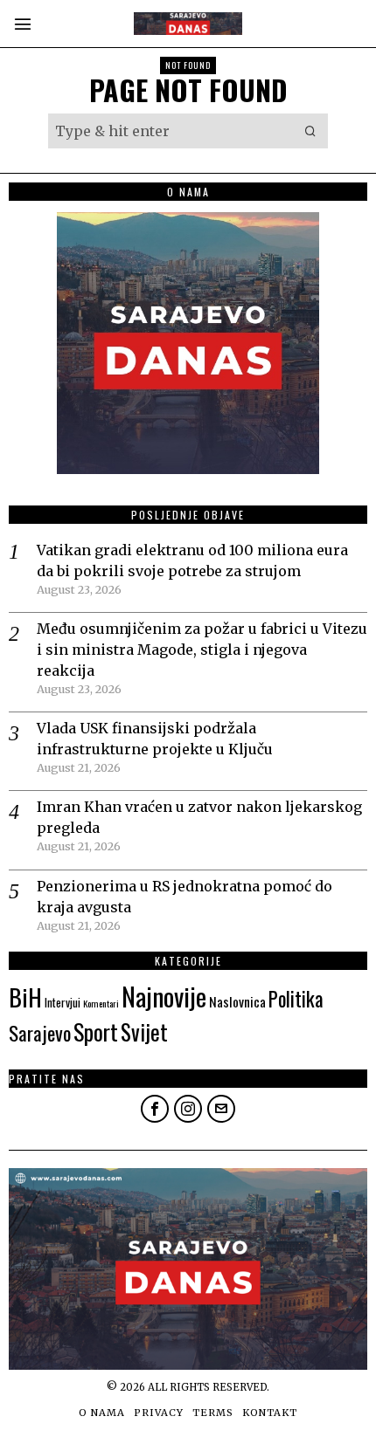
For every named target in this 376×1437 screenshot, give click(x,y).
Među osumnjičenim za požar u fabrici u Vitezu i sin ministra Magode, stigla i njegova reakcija (202, 649)
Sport (95, 1031)
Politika (296, 999)
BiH (25, 996)
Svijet (144, 1031)
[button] (310, 130)
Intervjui (62, 1002)
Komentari (101, 1003)
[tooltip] (155, 1109)
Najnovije (164, 995)
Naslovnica (237, 1001)
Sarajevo (40, 1033)
